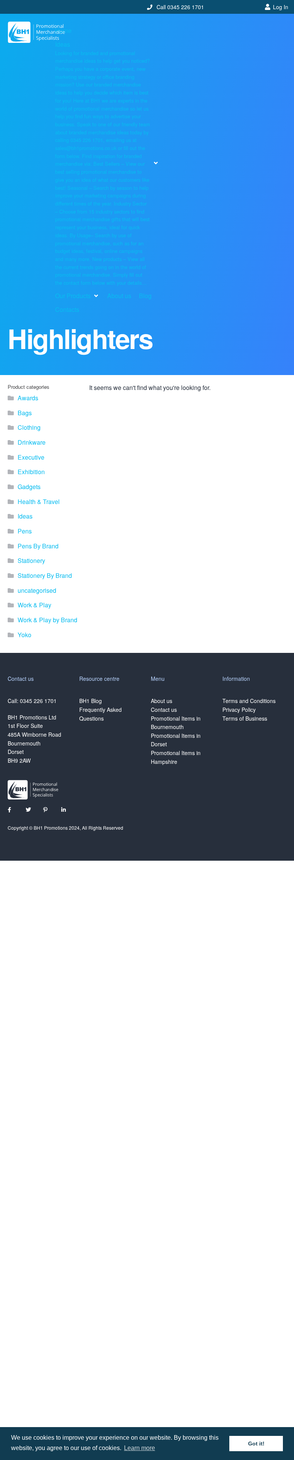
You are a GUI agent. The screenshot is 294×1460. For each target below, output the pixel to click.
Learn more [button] (139, 1448)
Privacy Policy (239, 709)
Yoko (24, 634)
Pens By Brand (38, 546)
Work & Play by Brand (47, 619)
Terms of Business (244, 718)
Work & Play (34, 604)
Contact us (164, 709)
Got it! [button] (256, 1443)
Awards (28, 397)
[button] (107, 163)
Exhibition (31, 471)
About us (161, 701)
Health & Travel (39, 501)
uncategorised (37, 590)
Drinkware (32, 442)
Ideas (25, 516)
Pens (25, 531)
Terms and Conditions (249, 701)
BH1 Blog (90, 701)
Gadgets (29, 486)
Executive (31, 457)
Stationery (31, 560)
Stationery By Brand (45, 575)
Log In (280, 7)
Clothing (29, 427)
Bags (25, 412)
